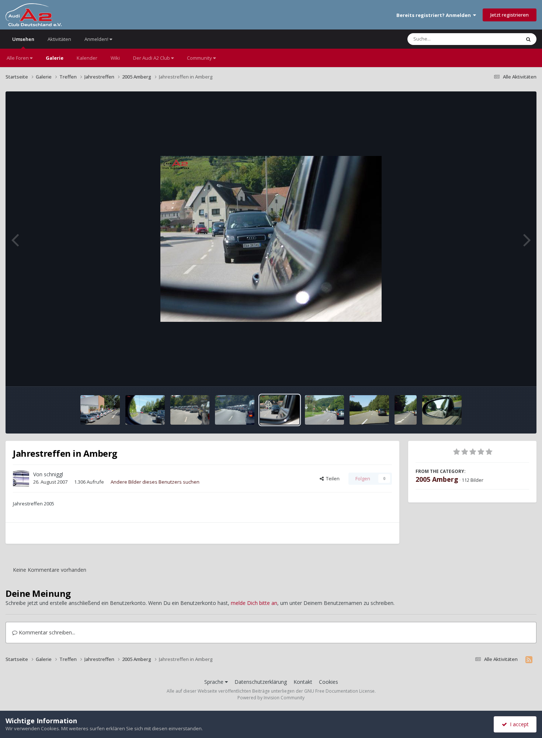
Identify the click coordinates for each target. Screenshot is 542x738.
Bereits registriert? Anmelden (434, 15)
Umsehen (23, 39)
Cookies (328, 681)
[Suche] (528, 39)
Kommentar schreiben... (46, 632)
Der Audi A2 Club (152, 58)
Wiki (115, 58)
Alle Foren (18, 58)
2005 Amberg (437, 479)
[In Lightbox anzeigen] (271, 239)
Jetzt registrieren (509, 14)
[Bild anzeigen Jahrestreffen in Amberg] (100, 410)
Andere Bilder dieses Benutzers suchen (155, 481)
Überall (502, 39)
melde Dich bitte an (254, 602)
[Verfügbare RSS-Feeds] (528, 659)
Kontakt (302, 681)
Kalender (87, 58)
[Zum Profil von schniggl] (21, 478)
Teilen (332, 478)
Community (200, 58)
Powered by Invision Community (271, 698)
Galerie (54, 58)
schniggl (53, 474)
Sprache (214, 681)
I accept (518, 724)
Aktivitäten (59, 39)
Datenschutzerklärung (260, 681)
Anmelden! (97, 39)
